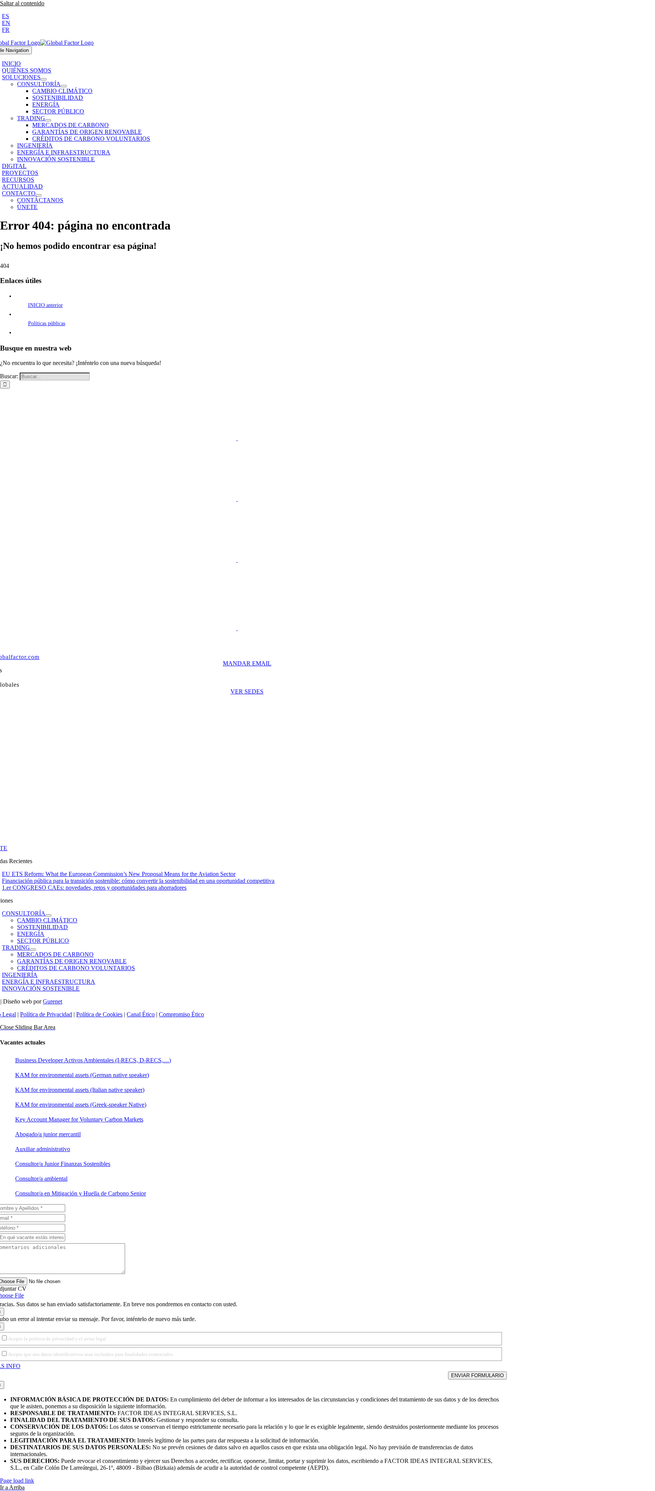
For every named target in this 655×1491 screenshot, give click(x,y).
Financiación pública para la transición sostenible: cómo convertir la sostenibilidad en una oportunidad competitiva (138, 881)
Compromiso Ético (181, 1014)
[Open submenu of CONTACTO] (39, 195)
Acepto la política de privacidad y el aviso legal (57, 1339)
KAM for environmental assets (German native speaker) (82, 1075)
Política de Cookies (99, 1014)
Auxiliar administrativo (42, 1149)
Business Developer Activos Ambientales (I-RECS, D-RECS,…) (93, 1060)
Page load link (17, 1480)
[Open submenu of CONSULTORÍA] (64, 86)
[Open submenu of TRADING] (48, 120)
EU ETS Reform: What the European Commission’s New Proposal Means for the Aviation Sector (118, 874)
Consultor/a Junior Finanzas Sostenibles (62, 1164)
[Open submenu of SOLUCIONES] (44, 79)
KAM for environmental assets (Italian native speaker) (79, 1090)
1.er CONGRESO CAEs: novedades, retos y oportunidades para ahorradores (94, 887)
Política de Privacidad (46, 1014)
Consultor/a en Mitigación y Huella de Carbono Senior (80, 1193)
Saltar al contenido (22, 3)
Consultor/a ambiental (41, 1178)
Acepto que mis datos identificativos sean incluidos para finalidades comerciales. (91, 1354)
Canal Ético (141, 1014)
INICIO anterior (45, 305)
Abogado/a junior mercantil (48, 1134)
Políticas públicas (46, 323)
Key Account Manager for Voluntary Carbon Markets (79, 1119)
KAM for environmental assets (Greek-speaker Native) (80, 1104)
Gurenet (52, 1001)
